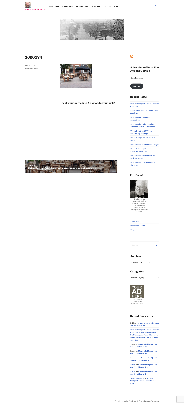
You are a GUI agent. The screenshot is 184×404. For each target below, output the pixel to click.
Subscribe (137, 86)
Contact (133, 230)
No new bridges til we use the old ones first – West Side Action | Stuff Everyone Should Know (144, 332)
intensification (82, 6)
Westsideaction (31, 68)
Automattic (155, 401)
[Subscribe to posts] (131, 56)
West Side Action (35, 9)
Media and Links (137, 226)
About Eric (134, 221)
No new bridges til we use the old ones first (143, 380)
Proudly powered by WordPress (126, 401)
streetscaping (67, 6)
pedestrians (96, 6)
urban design (53, 6)
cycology (107, 6)
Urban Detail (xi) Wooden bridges (144, 144)
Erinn (132, 365)
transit (117, 6)
